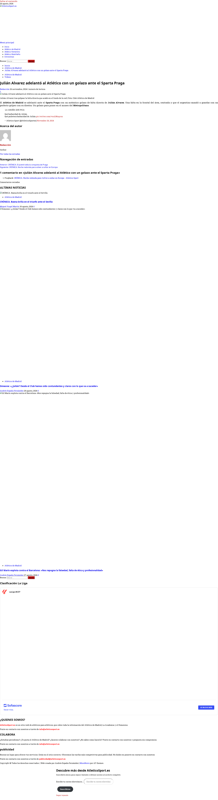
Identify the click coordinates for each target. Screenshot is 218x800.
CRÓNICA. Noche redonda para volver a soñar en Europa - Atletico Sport (46, 178)
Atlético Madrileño (12, 54)
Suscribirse (65, 789)
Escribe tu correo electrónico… (70, 781)
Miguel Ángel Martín (10, 206)
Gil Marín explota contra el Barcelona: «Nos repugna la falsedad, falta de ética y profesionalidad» (51, 570)
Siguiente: (29, 167)
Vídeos (8, 77)
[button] (7, 42)
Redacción (5, 89)
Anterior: (24, 164)
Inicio (7, 46)
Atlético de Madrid (12, 49)
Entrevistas (9, 57)
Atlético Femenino (12, 51)
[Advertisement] (109, 24)
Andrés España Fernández (12, 391)
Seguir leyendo (62, 795)
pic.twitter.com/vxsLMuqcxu (49, 116)
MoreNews (85, 763)
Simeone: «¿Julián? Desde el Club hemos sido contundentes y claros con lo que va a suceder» (49, 386)
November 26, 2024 (45, 120)
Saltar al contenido (8, 1)
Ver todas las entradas (10, 154)
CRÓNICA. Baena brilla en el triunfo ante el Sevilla (26, 201)
